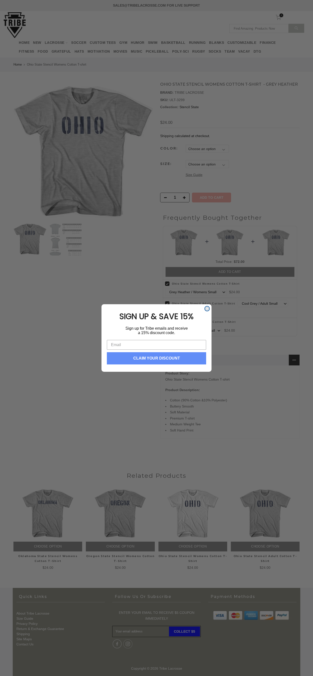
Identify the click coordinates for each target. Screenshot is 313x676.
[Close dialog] (207, 308)
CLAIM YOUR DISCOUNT (156, 358)
